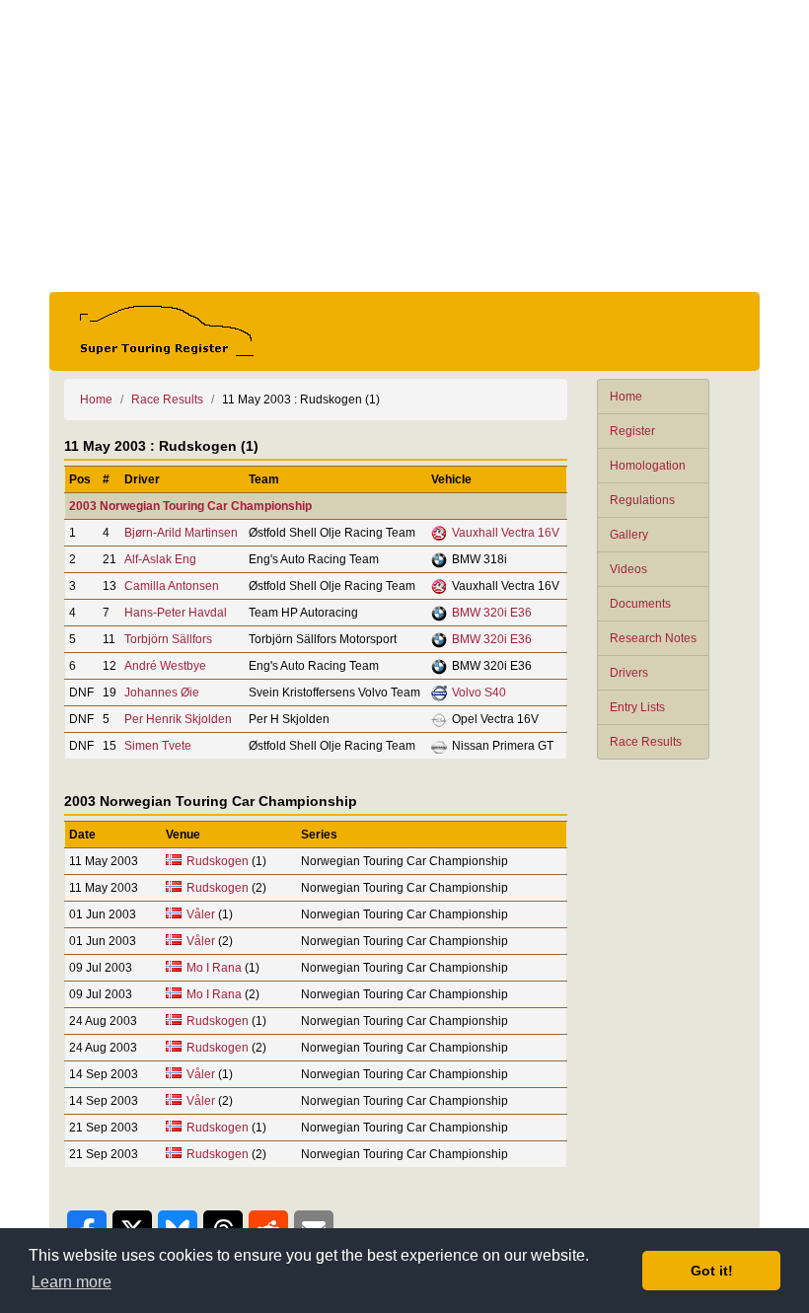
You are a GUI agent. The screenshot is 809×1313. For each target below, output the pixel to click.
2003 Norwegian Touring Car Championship (190, 506)
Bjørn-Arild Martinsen (181, 533)
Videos (628, 569)
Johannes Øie (161, 692)
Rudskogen (217, 861)
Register (632, 431)
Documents (640, 604)
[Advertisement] (404, 146)
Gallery (629, 535)
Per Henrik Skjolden (178, 719)
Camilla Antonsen (171, 586)
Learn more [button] (71, 1282)
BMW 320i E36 (492, 613)
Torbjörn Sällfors (168, 639)
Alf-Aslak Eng (160, 559)
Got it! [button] (712, 1270)
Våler (200, 914)
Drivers (629, 673)
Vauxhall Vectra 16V (505, 533)
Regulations (642, 500)
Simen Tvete (157, 746)
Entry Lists (637, 707)
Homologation (648, 466)
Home (626, 396)
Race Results (646, 742)
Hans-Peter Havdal (175, 613)
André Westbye (165, 666)
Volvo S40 (479, 692)
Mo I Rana (214, 968)
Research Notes (653, 638)
